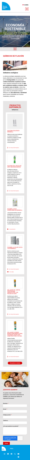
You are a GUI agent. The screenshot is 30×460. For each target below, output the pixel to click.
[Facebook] (11, 453)
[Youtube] (18, 453)
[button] (27, 9)
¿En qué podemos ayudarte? (10, 426)
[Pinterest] (18, 456)
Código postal (7, 415)
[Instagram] (4, 453)
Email (4, 409)
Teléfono (5, 420)
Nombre (5, 403)
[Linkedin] (8, 453)
